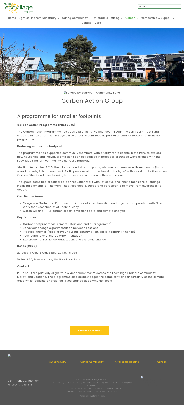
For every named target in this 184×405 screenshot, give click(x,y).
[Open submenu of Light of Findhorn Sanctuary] (57, 18)
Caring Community (92, 362)
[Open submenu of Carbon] (136, 18)
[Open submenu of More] (102, 23)
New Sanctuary (57, 362)
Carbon (162, 362)
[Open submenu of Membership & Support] (172, 18)
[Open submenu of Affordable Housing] (121, 18)
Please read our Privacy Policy (92, 396)
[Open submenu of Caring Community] (89, 18)
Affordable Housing (127, 362)
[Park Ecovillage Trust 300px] (18, 3)
